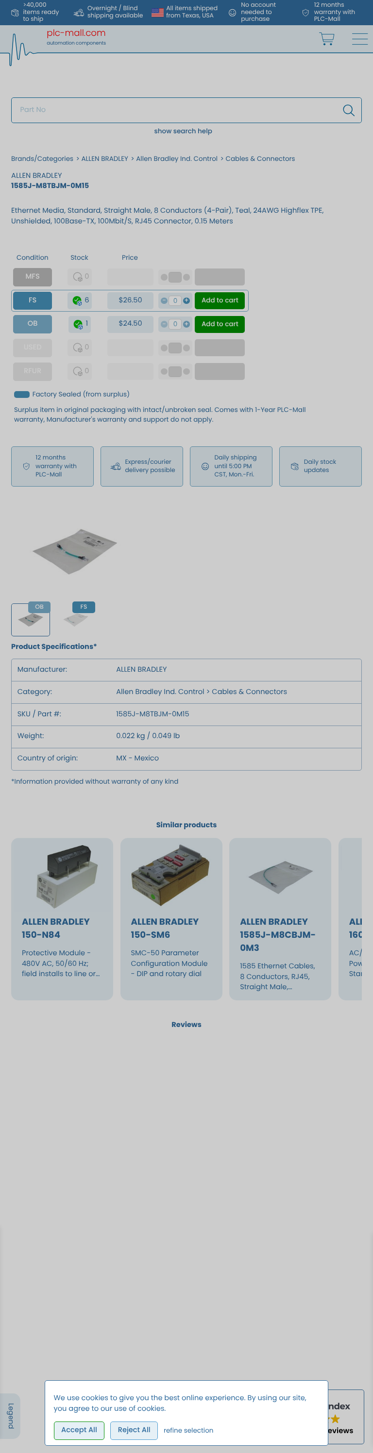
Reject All (134, 1430)
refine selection (189, 1430)
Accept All (79, 1430)
